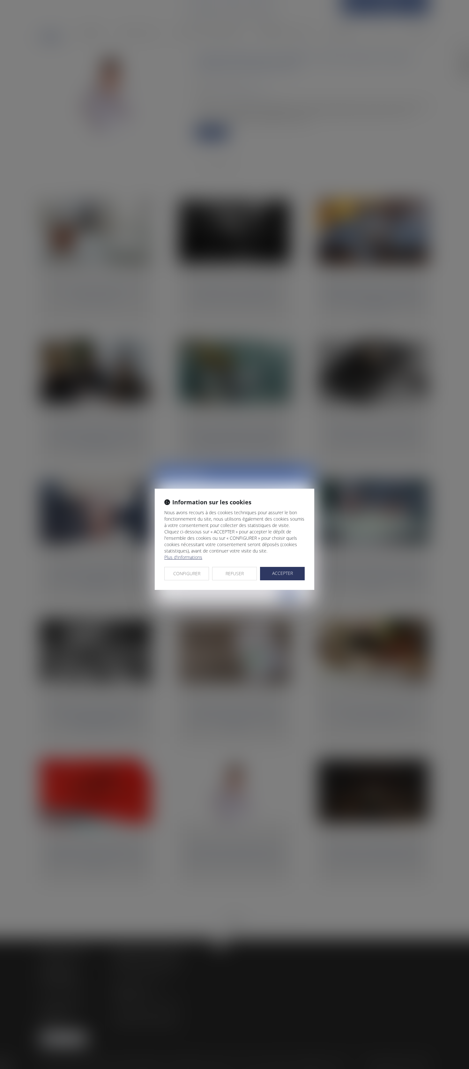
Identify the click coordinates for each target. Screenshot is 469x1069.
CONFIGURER (186, 573)
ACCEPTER (282, 573)
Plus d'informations (183, 557)
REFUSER (235, 573)
